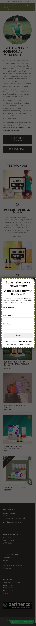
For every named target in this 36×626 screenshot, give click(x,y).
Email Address (9, 307)
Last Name (7, 324)
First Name (7, 316)
